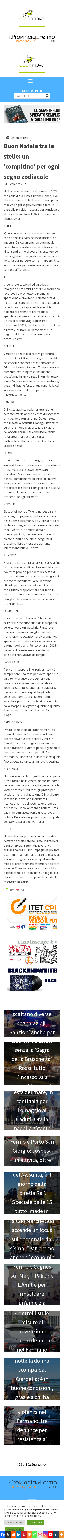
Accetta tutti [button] (35, 1522)
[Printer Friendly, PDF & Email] (15, 889)
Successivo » (39, 1464)
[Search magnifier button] (47, 95)
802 (28, 1464)
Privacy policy (14, 1529)
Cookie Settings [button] (15, 1522)
